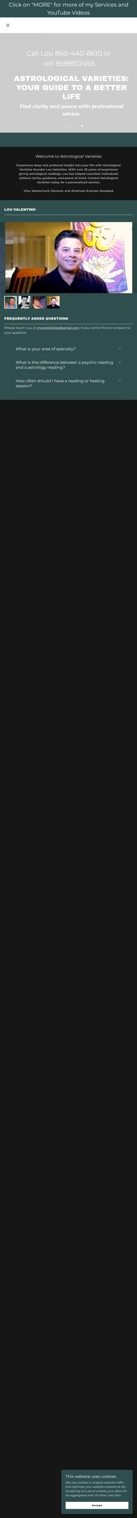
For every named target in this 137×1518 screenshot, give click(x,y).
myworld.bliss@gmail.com (58, 328)
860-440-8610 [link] (78, 53)
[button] (14, 25)
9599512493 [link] (75, 63)
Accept (97, 1505)
